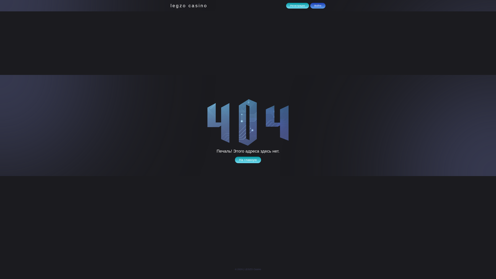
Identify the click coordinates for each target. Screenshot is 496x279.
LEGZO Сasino (189, 5)
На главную (248, 160)
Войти (317, 5)
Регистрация (297, 5)
